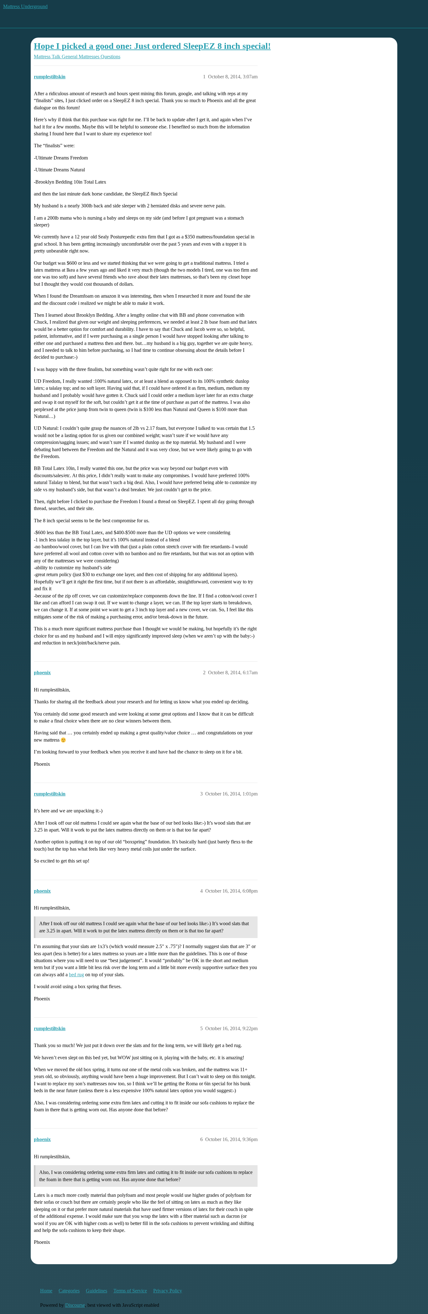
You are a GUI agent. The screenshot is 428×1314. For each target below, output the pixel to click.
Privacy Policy (167, 1290)
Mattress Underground (25, 6)
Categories (69, 1290)
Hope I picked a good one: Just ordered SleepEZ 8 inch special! (152, 46)
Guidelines (96, 1290)
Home (46, 1290)
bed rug (76, 974)
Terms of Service (130, 1290)
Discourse (75, 1305)
